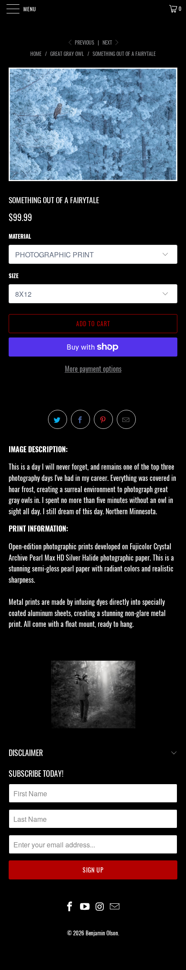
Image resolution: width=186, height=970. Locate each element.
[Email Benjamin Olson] (115, 907)
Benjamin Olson (102, 932)
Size (14, 275)
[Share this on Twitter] (57, 419)
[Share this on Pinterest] (103, 419)
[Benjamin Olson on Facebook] (70, 907)
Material (20, 236)
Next (108, 42)
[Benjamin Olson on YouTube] (85, 907)
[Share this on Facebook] (80, 419)
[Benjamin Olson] (93, 8)
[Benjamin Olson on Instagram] (100, 907)
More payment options (93, 368)
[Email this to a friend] (126, 419)
